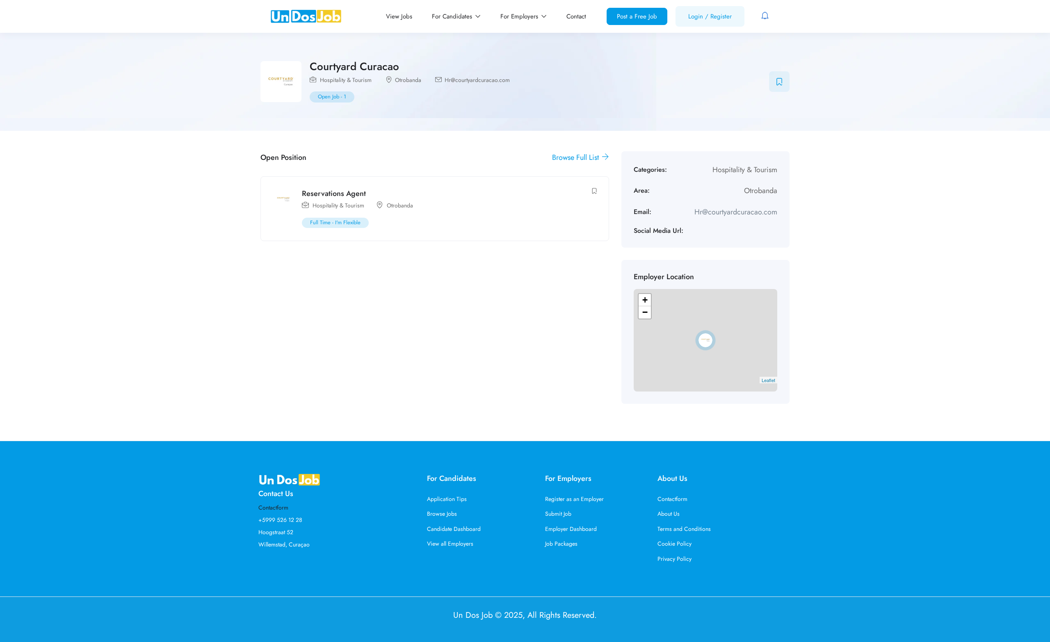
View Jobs (399, 16)
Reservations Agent (334, 193)
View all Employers (450, 544)
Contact (576, 16)
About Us (668, 514)
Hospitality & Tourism (346, 80)
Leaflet (768, 380)
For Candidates (453, 16)
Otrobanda (408, 80)
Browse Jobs (442, 514)
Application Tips (447, 499)
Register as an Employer (574, 499)
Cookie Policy (674, 544)
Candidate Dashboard (454, 529)
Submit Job (558, 514)
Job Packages (561, 544)
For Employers (520, 16)
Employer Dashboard (571, 529)
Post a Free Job (637, 16)
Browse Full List (576, 157)
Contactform (273, 507)
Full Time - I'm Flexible (335, 222)
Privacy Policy (674, 559)
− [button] (645, 312)
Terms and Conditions (684, 529)
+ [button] (645, 300)
